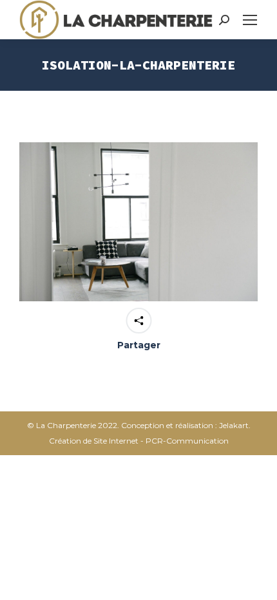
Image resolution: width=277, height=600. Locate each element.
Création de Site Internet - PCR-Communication (139, 440)
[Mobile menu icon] (250, 20)
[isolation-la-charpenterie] (138, 221)
